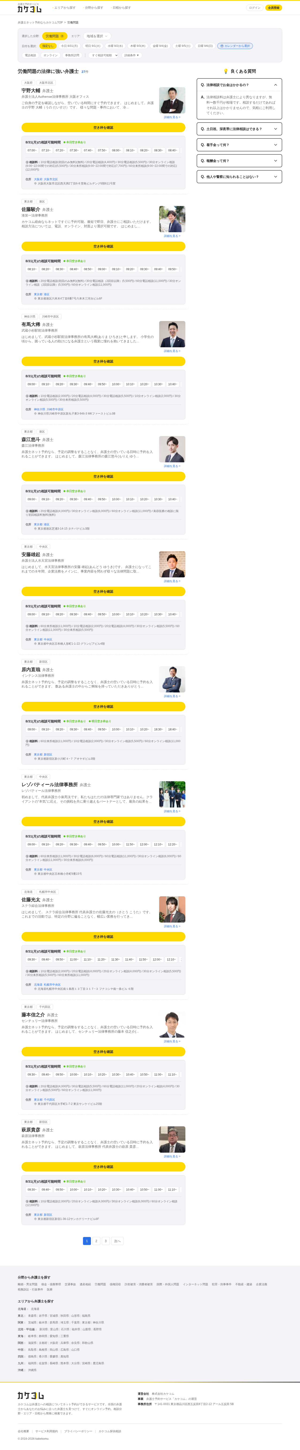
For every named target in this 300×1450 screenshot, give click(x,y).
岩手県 (43, 1315)
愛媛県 (54, 1356)
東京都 (86, 1322)
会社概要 (23, 1431)
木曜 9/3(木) (137, 46)
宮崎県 (86, 1363)
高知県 (64, 1356)
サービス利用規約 (46, 1431)
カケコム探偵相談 (110, 1431)
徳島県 (32, 1356)
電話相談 (30, 55)
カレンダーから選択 (237, 46)
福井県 (76, 1329)
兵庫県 (64, 1343)
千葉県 (75, 1322)
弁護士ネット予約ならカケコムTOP (40, 22)
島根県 (43, 1349)
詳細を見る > (172, 117)
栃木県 (43, 1322)
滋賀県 (32, 1343)
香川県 (43, 1356)
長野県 (97, 1329)
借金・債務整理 (51, 1284)
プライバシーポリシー (78, 1431)
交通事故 (70, 1284)
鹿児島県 (98, 1363)
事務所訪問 (72, 55)
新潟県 (43, 1329)
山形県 (75, 1315)
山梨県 (86, 1329)
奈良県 (75, 1343)
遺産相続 (85, 1284)
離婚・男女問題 (28, 1284)
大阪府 (54, 1343)
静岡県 (43, 1336)
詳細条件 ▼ (131, 55)
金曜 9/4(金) (160, 46)
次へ (117, 1241)
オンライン (51, 55)
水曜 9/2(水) (115, 46)
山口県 (75, 1349)
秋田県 (64, 1315)
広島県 (64, 1349)
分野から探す (93, 7)
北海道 (35, 1309)
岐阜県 (32, 1336)
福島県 (86, 1315)
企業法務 (261, 1284)
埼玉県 (64, 1322)
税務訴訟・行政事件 (30, 1289)
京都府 (43, 1343)
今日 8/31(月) (69, 46)
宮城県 (54, 1315)
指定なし (48, 46)
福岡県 (32, 1363)
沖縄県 (32, 1370)
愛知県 (54, 1336)
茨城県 (32, 1322)
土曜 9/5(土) (182, 46)
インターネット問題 (195, 1284)
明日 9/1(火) (92, 46)
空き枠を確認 (103, 127)
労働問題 (100, 1284)
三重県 (64, 1336)
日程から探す (121, 7)
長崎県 (54, 1363)
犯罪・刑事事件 (222, 1284)
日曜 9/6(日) (205, 46)
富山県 (54, 1329)
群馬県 (54, 1322)
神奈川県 (98, 1322)
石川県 (65, 1329)
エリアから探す (64, 7)
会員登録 (273, 7)
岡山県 (54, 1349)
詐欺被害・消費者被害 (139, 1284)
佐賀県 (43, 1363)
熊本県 (64, 1363)
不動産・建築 (243, 1284)
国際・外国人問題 (168, 1284)
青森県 (32, 1315)
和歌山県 (87, 1343)
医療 (49, 1289)
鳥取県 (32, 1349)
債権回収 (115, 1284)
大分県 (75, 1363)
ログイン (254, 7)
